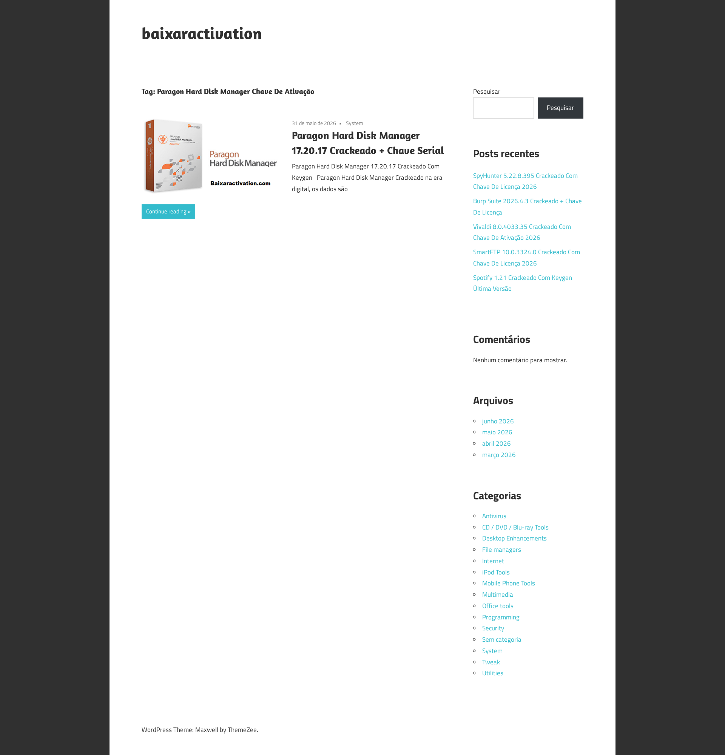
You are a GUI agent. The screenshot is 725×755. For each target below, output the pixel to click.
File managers (501, 549)
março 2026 (499, 455)
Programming (501, 617)
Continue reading (166, 211)
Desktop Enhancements (514, 538)
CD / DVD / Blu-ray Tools (515, 527)
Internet (493, 561)
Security (493, 628)
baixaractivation (202, 33)
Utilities (492, 673)
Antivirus (494, 516)
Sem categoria (501, 639)
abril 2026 (496, 443)
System (354, 123)
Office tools (498, 606)
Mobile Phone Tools (508, 583)
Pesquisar (486, 91)
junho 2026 (498, 421)
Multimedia (497, 594)
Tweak (491, 662)
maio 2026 (497, 432)
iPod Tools (496, 572)
